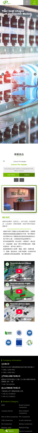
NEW (3, 405)
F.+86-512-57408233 (8, 396)
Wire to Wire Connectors (9, 417)
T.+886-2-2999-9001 (8, 370)
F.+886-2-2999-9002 (8, 372)
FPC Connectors (24, 417)
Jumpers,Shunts (7, 411)
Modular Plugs (24, 427)
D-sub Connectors (25, 420)
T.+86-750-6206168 (8, 384)
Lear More (11, 175)
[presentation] (16, 180)
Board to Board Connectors (24, 406)
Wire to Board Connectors (24, 412)
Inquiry (26, 175)
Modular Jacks (6, 427)
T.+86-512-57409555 (8, 394)
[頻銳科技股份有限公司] (7, 2)
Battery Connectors (25, 424)
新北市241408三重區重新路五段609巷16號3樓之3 (17, 367)
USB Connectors (7, 420)
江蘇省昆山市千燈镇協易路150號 (12, 391)
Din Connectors (6, 424)
